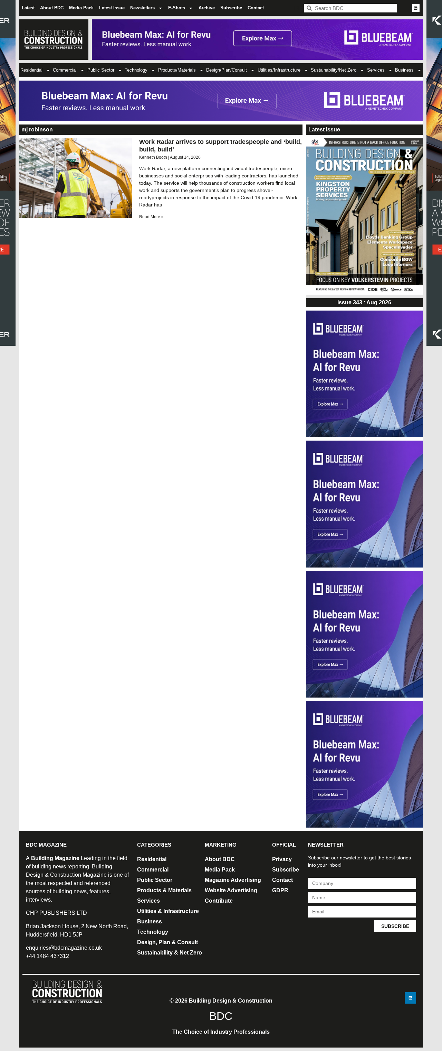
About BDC (52, 7)
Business (404, 70)
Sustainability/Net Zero (333, 70)
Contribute (219, 901)
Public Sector (100, 70)
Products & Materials (164, 890)
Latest (28, 7)
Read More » (151, 216)
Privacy (282, 859)
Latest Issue (112, 7)
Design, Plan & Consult (167, 942)
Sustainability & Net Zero (169, 953)
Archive (207, 7)
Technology (136, 70)
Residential (31, 70)
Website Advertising (231, 890)
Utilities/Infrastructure (279, 70)
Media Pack (81, 7)
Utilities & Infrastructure (168, 911)
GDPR (280, 890)
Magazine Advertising (233, 880)
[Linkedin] (416, 8)
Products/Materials (177, 70)
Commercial (65, 70)
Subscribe (231, 7)
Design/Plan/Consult (226, 70)
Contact (256, 7)
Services (376, 70)
